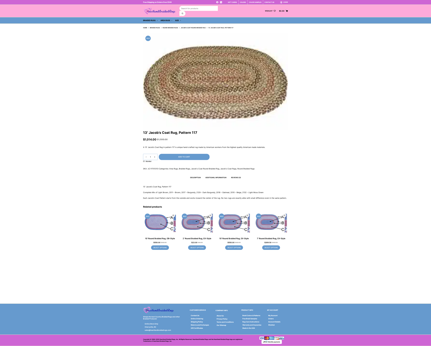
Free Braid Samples (249, 319)
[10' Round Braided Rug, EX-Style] (234, 223)
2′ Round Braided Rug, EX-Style (197, 238)
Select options (160, 248)
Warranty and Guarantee (251, 325)
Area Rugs (165, 20)
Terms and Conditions (225, 322)
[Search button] (182, 13)
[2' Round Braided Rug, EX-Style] (197, 223)
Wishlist (271, 325)
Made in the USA (248, 328)
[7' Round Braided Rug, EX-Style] (271, 223)
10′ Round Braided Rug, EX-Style (234, 238)
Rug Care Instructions (250, 322)
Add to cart (184, 157)
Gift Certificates (197, 328)
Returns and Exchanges (200, 325)
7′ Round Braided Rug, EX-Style (271, 238)
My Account (272, 315)
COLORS (243, 2)
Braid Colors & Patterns (251, 315)
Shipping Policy (197, 322)
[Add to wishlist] (173, 215)
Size (177, 20)
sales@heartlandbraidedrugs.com (157, 330)
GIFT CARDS (232, 2)
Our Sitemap (221, 325)
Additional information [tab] (215, 177)
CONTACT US (269, 2)
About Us (220, 316)
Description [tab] (195, 177)
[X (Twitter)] (221, 2)
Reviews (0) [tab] (236, 177)
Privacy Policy (222, 319)
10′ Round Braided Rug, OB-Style (160, 238)
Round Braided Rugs (246, 169)
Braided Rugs (149, 20)
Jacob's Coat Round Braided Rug (205, 169)
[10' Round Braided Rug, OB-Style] (160, 223)
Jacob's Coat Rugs (228, 169)
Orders (271, 319)
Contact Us (195, 315)
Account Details (274, 322)
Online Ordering (197, 319)
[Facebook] (217, 2)
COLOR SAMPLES (255, 2)
